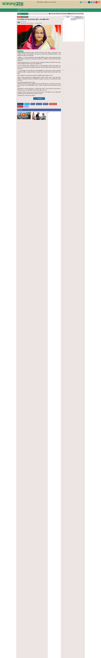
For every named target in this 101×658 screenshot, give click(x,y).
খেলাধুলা (36, 9)
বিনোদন (50, 9)
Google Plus (53, 104)
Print (27, 106)
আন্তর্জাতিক (32, 9)
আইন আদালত (40, 9)
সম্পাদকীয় (58, 9)
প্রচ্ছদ (18, 9)
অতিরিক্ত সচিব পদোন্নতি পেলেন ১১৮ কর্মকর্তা (23, 117)
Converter (76, 9)
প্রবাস (47, 9)
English (83, 2)
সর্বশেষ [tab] (68, 17)
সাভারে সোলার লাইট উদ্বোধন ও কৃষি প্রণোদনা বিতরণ (52, 13)
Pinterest (21, 106)
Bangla (86, 2)
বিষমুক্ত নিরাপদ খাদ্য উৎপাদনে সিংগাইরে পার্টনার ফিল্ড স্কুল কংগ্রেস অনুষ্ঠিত (75, 13)
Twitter (27, 104)
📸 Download (39, 98)
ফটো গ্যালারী (63, 9)
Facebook (20, 104)
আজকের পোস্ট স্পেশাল (69, 9)
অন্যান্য (18, 11)
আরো (79, 9)
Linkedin (39, 104)
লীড (26, 16)
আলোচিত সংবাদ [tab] (78, 17)
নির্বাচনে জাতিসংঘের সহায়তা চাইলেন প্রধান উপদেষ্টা (39, 118)
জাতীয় (21, 9)
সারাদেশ (27, 9)
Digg (33, 104)
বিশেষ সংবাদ (54, 9)
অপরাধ (44, 9)
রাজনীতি (24, 9)
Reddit (45, 104)
